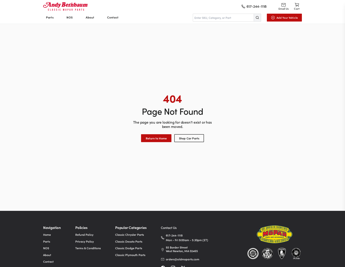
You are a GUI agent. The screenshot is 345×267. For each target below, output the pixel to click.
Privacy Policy (84, 241)
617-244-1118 (174, 235)
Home (47, 234)
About (90, 17)
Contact (112, 17)
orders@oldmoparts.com (182, 259)
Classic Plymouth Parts (130, 255)
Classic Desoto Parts (128, 241)
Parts (50, 17)
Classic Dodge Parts (128, 248)
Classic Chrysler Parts (129, 234)
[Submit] (257, 17)
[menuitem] (49, 17)
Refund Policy (84, 234)
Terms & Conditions (88, 248)
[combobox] (227, 17)
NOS (69, 17)
